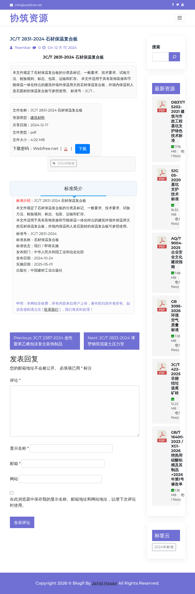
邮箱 (15, 463)
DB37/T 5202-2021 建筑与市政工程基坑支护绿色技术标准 (178, 121)
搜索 (156, 47)
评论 (15, 380)
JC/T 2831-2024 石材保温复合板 (73, 57)
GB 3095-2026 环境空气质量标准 (176, 315)
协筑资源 (29, 17)
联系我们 (51, 309)
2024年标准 (64, 163)
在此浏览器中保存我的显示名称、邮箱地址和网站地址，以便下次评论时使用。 (73, 502)
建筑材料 (37, 117)
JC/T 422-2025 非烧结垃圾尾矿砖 (176, 378)
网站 (14, 478)
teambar (22, 47)
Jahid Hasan (104, 583)
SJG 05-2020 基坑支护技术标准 (176, 184)
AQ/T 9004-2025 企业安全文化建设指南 (177, 252)
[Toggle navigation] (179, 18)
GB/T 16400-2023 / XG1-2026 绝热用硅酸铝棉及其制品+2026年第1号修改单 (177, 458)
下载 (82, 148)
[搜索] (174, 56)
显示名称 (19, 448)
